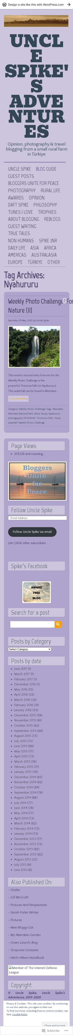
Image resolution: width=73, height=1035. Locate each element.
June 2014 (20, 808)
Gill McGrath (20, 897)
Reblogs (52, 219)
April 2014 (21, 818)
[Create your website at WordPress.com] (36, 4)
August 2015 (22, 736)
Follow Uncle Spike (32, 510)
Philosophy (45, 205)
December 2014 (25, 777)
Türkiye (35, 262)
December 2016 (25, 684)
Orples (15, 890)
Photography (22, 190)
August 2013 (22, 859)
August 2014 (22, 797)
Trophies (47, 212)
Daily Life (16, 248)
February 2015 (23, 767)
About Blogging (23, 219)
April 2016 (21, 694)
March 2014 (22, 823)
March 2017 (22, 674)
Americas (17, 255)
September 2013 (25, 854)
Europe (15, 262)
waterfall (12, 422)
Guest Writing (22, 226)
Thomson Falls (45, 418)
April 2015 (21, 756)
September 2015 (25, 731)
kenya (44, 413)
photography (15, 418)
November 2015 (25, 720)
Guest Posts (21, 176)
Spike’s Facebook (29, 566)
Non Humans (21, 240)
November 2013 (25, 844)
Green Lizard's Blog (24, 942)
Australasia (44, 255)
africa (37, 413)
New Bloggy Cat (22, 927)
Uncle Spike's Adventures (37, 87)
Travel (57, 418)
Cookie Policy (19, 1014)
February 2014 (23, 828)
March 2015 (22, 761)
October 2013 (23, 849)
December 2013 (25, 839)
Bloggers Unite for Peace (33, 183)
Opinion (37, 197)
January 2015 (23, 772)
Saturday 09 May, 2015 (20, 320)
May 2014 (21, 813)
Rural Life (50, 190)
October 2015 (23, 725)
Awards (16, 197)
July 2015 (20, 741)
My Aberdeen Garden (26, 935)
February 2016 (23, 705)
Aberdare (58, 409)
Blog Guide (46, 169)
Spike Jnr (48, 240)
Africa (50, 248)
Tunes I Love (20, 212)
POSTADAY (29, 418)
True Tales (19, 233)
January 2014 (23, 834)
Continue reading (18, 398)
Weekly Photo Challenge (32, 409)
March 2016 (22, 700)
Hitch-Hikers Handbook (27, 958)
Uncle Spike (19, 169)
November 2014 (25, 782)
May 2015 (21, 751)
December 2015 (25, 715)
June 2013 (20, 870)
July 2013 (20, 865)
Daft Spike (18, 205)
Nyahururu (54, 413)
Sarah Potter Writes (24, 912)
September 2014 (25, 792)
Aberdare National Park (20, 413)
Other (53, 262)
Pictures (16, 920)
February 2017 (23, 679)
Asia (34, 248)
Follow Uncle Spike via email (32, 532)
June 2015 (20, 746)
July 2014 (20, 803)
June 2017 (20, 669)
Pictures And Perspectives (29, 905)
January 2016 (23, 710)
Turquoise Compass (24, 950)
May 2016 (21, 689)
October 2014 (23, 787)
